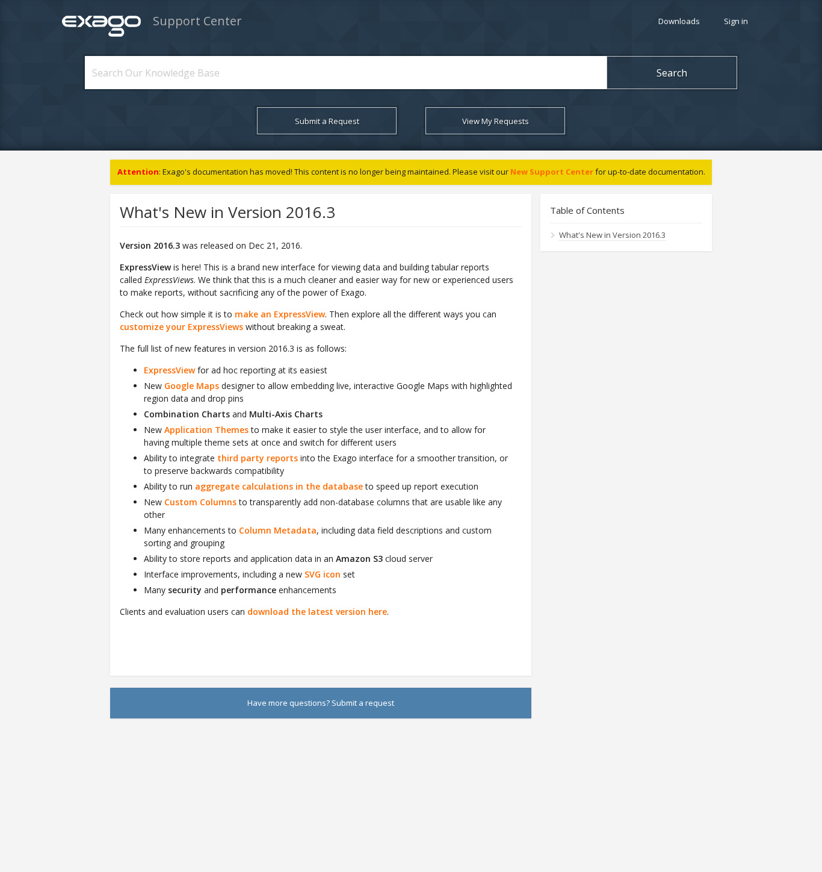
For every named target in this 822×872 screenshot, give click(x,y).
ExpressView (169, 370)
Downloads (679, 21)
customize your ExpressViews (181, 326)
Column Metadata (278, 530)
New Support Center (551, 171)
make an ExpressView (280, 314)
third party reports (257, 458)
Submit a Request (327, 121)
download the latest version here (317, 611)
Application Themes (206, 429)
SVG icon (322, 574)
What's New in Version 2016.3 (612, 234)
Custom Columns (200, 502)
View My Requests (495, 121)
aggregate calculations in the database (279, 486)
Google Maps (191, 385)
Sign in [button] (736, 21)
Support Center (197, 21)
